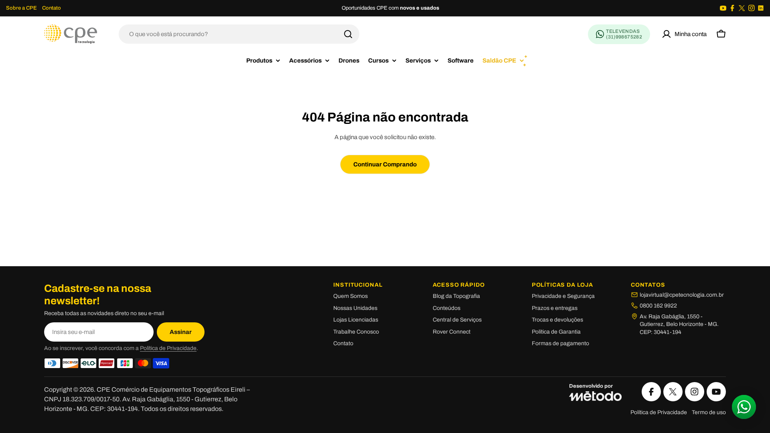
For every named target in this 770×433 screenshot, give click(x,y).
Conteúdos (446, 308)
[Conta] (684, 34)
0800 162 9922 (658, 306)
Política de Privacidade (168, 348)
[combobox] (239, 34)
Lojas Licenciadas (355, 320)
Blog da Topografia (456, 296)
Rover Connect (451, 332)
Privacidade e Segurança (563, 296)
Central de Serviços (457, 320)
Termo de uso (709, 412)
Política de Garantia (556, 332)
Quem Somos (350, 296)
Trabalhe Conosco (356, 332)
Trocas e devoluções (557, 320)
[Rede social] (723, 8)
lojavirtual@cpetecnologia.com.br (682, 295)
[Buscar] (348, 34)
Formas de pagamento (560, 343)
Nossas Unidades (355, 308)
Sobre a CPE (21, 8)
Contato (51, 8)
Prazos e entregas (555, 308)
